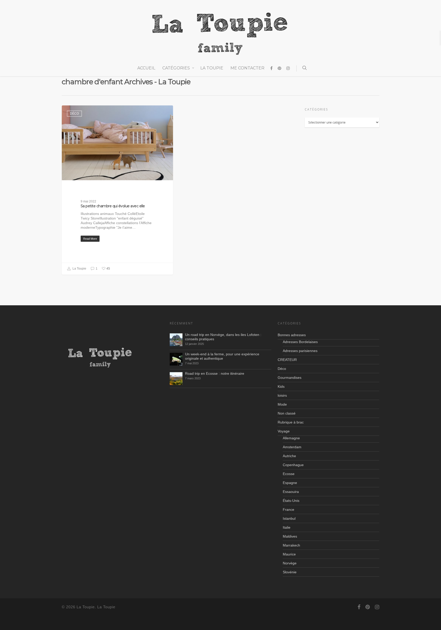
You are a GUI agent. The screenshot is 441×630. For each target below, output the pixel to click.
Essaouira (291, 492)
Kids (281, 386)
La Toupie (211, 68)
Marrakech (291, 545)
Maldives (290, 536)
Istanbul (289, 518)
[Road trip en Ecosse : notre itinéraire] (176, 378)
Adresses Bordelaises (300, 342)
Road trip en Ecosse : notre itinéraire (214, 373)
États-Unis (291, 501)
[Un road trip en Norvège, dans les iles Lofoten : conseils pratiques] (176, 339)
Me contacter (247, 68)
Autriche (289, 456)
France (288, 509)
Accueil (146, 68)
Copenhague (293, 465)
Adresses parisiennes (300, 351)
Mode (282, 404)
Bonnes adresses (292, 335)
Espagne (290, 483)
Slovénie (290, 572)
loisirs (282, 395)
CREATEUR (287, 360)
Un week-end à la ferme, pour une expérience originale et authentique (222, 356)
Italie (286, 527)
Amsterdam (292, 447)
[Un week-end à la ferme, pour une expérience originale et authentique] (176, 359)
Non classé (287, 413)
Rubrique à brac (291, 422)
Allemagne (291, 438)
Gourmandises (289, 377)
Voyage (284, 431)
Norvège (290, 563)
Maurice (289, 554)
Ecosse (289, 474)
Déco (74, 113)
